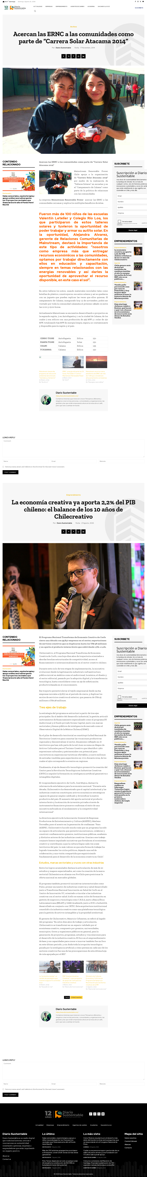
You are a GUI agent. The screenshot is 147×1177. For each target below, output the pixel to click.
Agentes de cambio (89, 1157)
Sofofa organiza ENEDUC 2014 (110, 424)
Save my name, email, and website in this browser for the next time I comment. (35, 467)
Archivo (73, 27)
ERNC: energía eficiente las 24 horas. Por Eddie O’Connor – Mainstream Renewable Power (73, 373)
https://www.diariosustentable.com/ (67, 396)
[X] (140, 1)
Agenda (117, 263)
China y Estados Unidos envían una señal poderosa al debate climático (36, 426)
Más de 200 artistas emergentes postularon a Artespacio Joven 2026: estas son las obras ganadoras (60, 1152)
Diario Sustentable (63, 48)
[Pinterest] (73, 56)
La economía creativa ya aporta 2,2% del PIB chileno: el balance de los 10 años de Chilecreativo (122, 255)
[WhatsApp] (78, 56)
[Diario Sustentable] (47, 399)
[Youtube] (143, 1)
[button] (35, 11)
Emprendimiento (120, 247)
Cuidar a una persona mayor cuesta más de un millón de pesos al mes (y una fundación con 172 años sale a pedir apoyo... (101, 1152)
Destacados (7, 193)
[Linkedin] (83, 56)
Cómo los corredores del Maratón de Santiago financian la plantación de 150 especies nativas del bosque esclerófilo (98, 1163)
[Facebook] (135, 1)
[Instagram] (138, 1)
